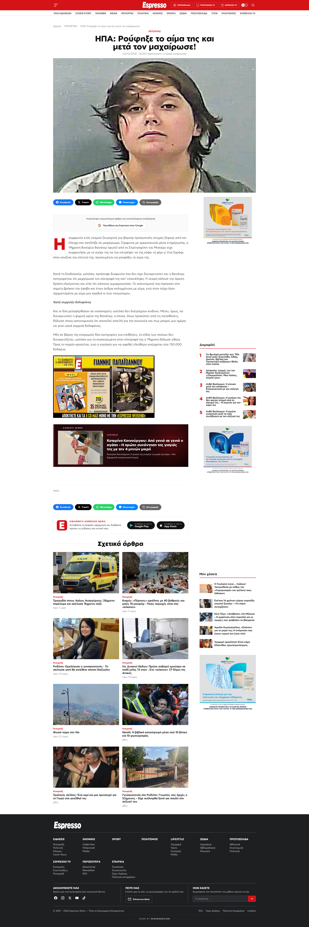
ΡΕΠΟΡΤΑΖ (127, 13)
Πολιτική (58, 847)
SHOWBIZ (100, 13)
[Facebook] (55, 897)
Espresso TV (62, 861)
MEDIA (113, 13)
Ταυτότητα (117, 866)
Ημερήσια (206, 844)
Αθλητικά (235, 844)
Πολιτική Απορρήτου (233, 911)
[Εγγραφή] (252, 899)
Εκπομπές (58, 866)
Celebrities (89, 844)
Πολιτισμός (149, 839)
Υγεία (174, 847)
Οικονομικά (236, 847)
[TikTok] (84, 897)
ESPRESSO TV (247, 13)
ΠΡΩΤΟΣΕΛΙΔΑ (199, 13)
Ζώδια (204, 839)
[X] (69, 897)
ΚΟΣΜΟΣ (158, 13)
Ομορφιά (176, 844)
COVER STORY (83, 13)
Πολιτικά (235, 851)
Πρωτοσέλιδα (239, 839)
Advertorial (89, 866)
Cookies (251, 911)
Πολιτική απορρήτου (123, 876)
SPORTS (171, 13)
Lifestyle (177, 839)
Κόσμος (57, 851)
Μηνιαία (205, 851)
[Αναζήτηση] (253, 5)
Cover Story (59, 854)
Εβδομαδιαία (207, 847)
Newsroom (154, 53)
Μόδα (174, 854)
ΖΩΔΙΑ (183, 13)
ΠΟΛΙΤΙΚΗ (143, 13)
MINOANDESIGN (160, 919)
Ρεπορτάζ (58, 844)
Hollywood (89, 847)
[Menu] (56, 5)
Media (86, 851)
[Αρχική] (67, 825)
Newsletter (89, 870)
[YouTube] (77, 897)
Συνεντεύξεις (60, 870)
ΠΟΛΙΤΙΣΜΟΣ (228, 13)
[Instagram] (62, 897)
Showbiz (89, 839)
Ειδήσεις (59, 839)
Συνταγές (176, 851)
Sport (116, 839)
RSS (85, 873)
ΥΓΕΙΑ (214, 13)
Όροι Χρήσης (119, 873)
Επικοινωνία (119, 870)
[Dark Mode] (244, 5)
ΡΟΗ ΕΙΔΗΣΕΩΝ (62, 13)
